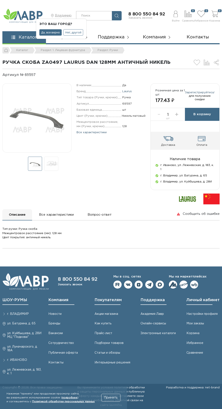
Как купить (103, 323)
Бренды (54, 323)
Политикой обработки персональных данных (63, 401)
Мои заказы (195, 323)
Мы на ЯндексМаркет (173, 285)
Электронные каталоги (158, 333)
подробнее (69, 397)
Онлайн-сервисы (153, 323)
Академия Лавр (152, 314)
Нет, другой (73, 32)
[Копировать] (39, 75)
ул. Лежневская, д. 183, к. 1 (24, 371)
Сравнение (194, 353)
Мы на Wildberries (194, 285)
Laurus (127, 91)
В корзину (202, 114)
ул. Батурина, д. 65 (21, 323)
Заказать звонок (140, 17)
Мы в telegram (149, 285)
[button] (176, 15)
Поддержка (152, 300)
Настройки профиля (202, 314)
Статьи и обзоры (107, 353)
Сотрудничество (61, 343)
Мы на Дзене (139, 285)
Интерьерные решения (112, 362)
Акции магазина (106, 314)
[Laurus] (187, 198)
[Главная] (6, 50)
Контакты (198, 37)
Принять (111, 397)
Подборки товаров (109, 343)
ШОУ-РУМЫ (14, 300)
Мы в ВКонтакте (128, 285)
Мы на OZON (184, 285)
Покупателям (108, 300)
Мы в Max (160, 285)
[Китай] (211, 198)
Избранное (194, 343)
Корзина (192, 333)
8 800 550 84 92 (146, 14)
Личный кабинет (203, 300)
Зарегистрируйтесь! (199, 92)
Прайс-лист (103, 333)
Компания (58, 300)
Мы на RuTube (117, 285)
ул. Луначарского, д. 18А (22, 348)
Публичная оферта (63, 353)
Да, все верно (50, 32)
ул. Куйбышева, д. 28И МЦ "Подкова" (24, 335)
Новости (55, 314)
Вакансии (55, 333)
